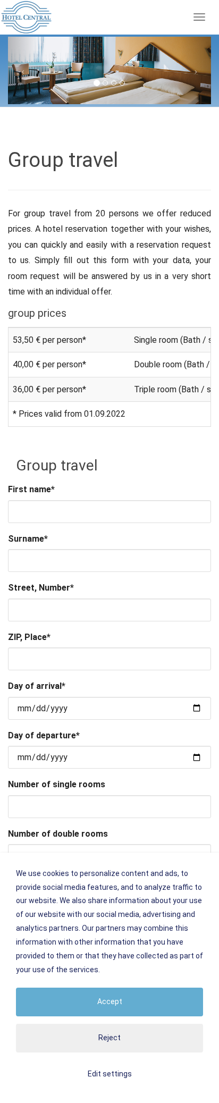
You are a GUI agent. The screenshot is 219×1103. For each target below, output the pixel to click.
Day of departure (44, 735)
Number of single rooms (56, 784)
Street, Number (41, 588)
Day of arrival (36, 686)
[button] (23, 70)
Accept (109, 1001)
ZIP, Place (29, 637)
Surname (28, 539)
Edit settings (110, 1074)
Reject (109, 1037)
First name (31, 489)
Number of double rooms (58, 834)
